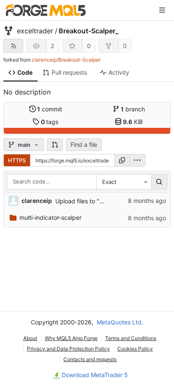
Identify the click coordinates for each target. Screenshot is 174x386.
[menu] (137, 160)
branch (133, 109)
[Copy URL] (122, 160)
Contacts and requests (90, 359)
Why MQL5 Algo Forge (71, 338)
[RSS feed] (13, 46)
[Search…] (159, 181)
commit (49, 109)
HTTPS (17, 160)
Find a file (84, 144)
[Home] (46, 10)
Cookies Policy (135, 349)
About (30, 338)
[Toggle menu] (162, 10)
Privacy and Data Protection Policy (68, 349)
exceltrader (35, 31)
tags (50, 121)
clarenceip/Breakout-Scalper (66, 60)
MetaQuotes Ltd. (120, 322)
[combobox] (123, 181)
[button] (55, 144)
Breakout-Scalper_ (88, 31)
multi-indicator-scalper (50, 217)
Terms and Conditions (130, 338)
